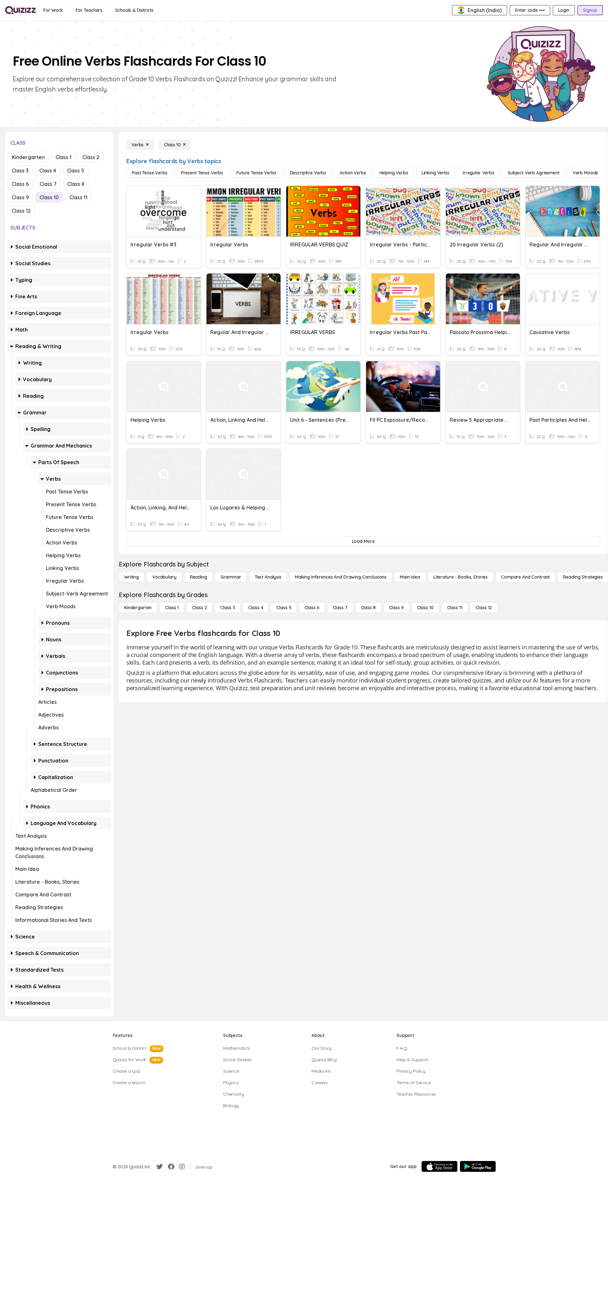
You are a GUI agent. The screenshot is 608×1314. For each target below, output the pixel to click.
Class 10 (49, 197)
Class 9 (20, 197)
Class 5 (75, 170)
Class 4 (47, 170)
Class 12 (21, 211)
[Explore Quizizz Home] (20, 10)
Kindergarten (28, 157)
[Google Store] (478, 1166)
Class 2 (90, 157)
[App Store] (439, 1166)
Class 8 (75, 184)
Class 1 (63, 157)
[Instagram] (182, 1167)
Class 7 (48, 184)
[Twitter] (159, 1167)
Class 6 (20, 184)
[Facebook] (171, 1167)
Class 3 (20, 170)
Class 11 (78, 197)
